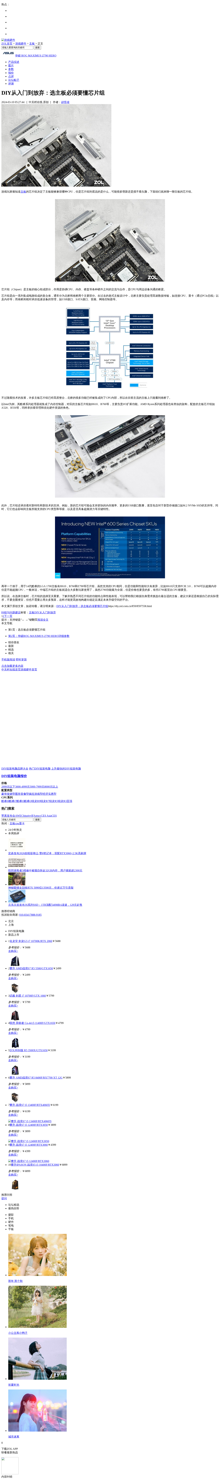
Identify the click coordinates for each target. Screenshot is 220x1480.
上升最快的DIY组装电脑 (66, 768)
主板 (32, 43)
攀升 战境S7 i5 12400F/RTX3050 (29, 1124)
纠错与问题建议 (11, 612)
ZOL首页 (6, 43)
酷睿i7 (12, 801)
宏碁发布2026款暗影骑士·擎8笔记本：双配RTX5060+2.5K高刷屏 (47, 853)
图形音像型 (22, 793)
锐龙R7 (44, 801)
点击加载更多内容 (12, 665)
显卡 (22, 823)
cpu (17, 823)
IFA (33, 815)
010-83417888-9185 (30, 914)
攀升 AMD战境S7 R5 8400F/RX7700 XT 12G (36, 1077)
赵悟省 (65, 102)
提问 (4, 1198)
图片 (11, 65)
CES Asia (46, 815)
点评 (11, 76)
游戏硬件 (20, 43)
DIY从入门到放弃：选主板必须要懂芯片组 (82, 606)
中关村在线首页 (11, 669)
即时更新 (21, 659)
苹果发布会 (8, 815)
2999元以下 (8, 786)
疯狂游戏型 (36, 793)
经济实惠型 (49, 793)
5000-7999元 (37, 786)
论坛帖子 (13, 80)
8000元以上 (51, 786)
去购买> (13, 951)
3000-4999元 (22, 786)
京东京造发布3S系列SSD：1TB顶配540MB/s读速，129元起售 (45, 904)
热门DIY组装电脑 (40, 768)
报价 (11, 72)
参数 (11, 69)
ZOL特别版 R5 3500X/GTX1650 (29, 1050)
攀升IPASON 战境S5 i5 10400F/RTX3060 (35, 1164)
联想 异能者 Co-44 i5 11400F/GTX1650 (32, 1023)
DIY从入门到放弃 (45, 612)
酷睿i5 (20, 801)
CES (54, 815)
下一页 (8, 616)
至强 (69, 801)
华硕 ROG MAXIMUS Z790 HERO (35, 55)
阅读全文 (42, 619)
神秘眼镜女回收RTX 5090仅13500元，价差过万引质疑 (41, 887)
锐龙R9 (36, 801)
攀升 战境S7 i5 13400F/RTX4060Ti (30, 1104)
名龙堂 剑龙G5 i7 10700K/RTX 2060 (31, 941)
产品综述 (13, 61)
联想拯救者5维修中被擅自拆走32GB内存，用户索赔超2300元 (45, 870)
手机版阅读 (8, 659)
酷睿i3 (28, 801)
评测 (11, 83)
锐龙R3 (62, 801)
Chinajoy (26, 815)
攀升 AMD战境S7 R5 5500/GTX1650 (31, 968)
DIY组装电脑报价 (14, 776)
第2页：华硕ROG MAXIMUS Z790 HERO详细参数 (38, 636)
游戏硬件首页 (29, 669)
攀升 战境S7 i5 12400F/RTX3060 (29, 1144)
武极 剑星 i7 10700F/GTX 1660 (28, 995)
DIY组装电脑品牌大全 (14, 768)
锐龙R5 (53, 801)
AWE (18, 815)
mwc (38, 815)
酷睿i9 (5, 801)
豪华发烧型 (8, 793)
